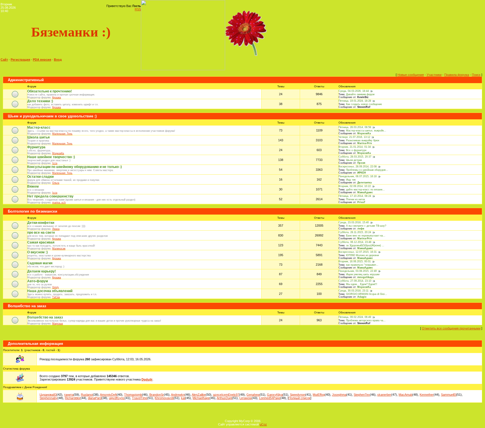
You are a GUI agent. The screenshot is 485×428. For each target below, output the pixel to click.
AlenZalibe (199, 394)
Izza (54, 163)
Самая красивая (40, 242)
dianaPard (95, 398)
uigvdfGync (117, 398)
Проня (361, 162)
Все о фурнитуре (356, 150)
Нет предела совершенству (50, 196)
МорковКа (364, 133)
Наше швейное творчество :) (51, 157)
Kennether (427, 394)
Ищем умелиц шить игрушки (362, 274)
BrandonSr (156, 394)
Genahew (253, 394)
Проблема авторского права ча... (366, 320)
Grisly (55, 287)
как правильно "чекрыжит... (362, 264)
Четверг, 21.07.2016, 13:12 (354, 137)
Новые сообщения (410, 74)
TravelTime (139, 398)
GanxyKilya (275, 394)
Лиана (56, 228)
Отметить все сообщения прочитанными (451, 328)
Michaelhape (201, 398)
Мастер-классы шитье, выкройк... (366, 130)
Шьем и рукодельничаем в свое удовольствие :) (52, 116)
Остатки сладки (40, 177)
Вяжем (33, 186)
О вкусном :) (37, 252)
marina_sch (59, 202)
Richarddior (73, 398)
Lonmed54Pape (269, 398)
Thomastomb (133, 394)
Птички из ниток (355, 199)
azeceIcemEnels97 (226, 394)
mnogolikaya (365, 277)
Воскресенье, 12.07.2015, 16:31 (357, 252)
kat (183, 398)
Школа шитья (38, 137)
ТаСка (56, 297)
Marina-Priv (364, 143)
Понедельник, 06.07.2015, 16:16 (357, 176)
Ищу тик (351, 179)
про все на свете (41, 233)
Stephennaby (49, 398)
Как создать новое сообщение (364, 104)
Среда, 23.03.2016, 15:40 (353, 222)
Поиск (476, 74)
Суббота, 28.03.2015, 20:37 (354, 156)
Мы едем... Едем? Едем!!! (361, 284)
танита (69, 394)
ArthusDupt (224, 398)
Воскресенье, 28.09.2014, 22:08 (357, 166)
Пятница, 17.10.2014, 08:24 (354, 196)
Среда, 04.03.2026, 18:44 (353, 91)
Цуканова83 (48, 394)
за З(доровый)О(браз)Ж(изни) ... (365, 245)
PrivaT (361, 202)
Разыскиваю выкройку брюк (362, 140)
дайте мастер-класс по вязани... (365, 189)
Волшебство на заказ (27, 306)
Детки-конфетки (40, 223)
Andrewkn (178, 394)
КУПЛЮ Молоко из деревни (362, 255)
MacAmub (405, 394)
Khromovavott (164, 398)
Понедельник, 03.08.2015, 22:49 (357, 271)
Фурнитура (36, 147)
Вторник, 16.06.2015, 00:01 (354, 261)
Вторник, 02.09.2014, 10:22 (354, 186)
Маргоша (57, 323)
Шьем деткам (354, 160)
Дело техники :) (40, 101)
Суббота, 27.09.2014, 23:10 (354, 280)
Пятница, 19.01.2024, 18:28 (354, 100)
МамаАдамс (365, 192)
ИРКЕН (361, 172)
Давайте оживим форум (360, 94)
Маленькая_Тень (62, 133)
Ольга (55, 182)
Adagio (362, 296)
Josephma (339, 394)
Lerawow (245, 398)
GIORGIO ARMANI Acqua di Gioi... (366, 294)
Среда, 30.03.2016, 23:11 (353, 290)
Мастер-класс (39, 127)
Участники (434, 74)
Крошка (56, 97)
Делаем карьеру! (41, 271)
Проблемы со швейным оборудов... (367, 170)
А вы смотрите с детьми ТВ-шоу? (366, 225)
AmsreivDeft (108, 394)
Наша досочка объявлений (49, 291)
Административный (26, 80)
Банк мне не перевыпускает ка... (365, 235)
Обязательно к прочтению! (49, 91)
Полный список (299, 398)
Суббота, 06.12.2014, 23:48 (354, 242)
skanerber (384, 394)
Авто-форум (37, 281)
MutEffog (319, 394)
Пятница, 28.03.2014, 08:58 (354, 127)
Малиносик (58, 248)
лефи (360, 228)
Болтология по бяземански (32, 211)
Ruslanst (87, 394)
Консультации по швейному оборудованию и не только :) (74, 167)
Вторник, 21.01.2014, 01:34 (354, 146)
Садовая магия (39, 263)
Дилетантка (364, 182)
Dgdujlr (146, 379)
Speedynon (297, 394)
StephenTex (362, 394)
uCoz (263, 424)
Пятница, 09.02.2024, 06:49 (354, 317)
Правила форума (456, 74)
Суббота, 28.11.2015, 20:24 (354, 232)
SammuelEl (448, 394)
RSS (138, 9)
